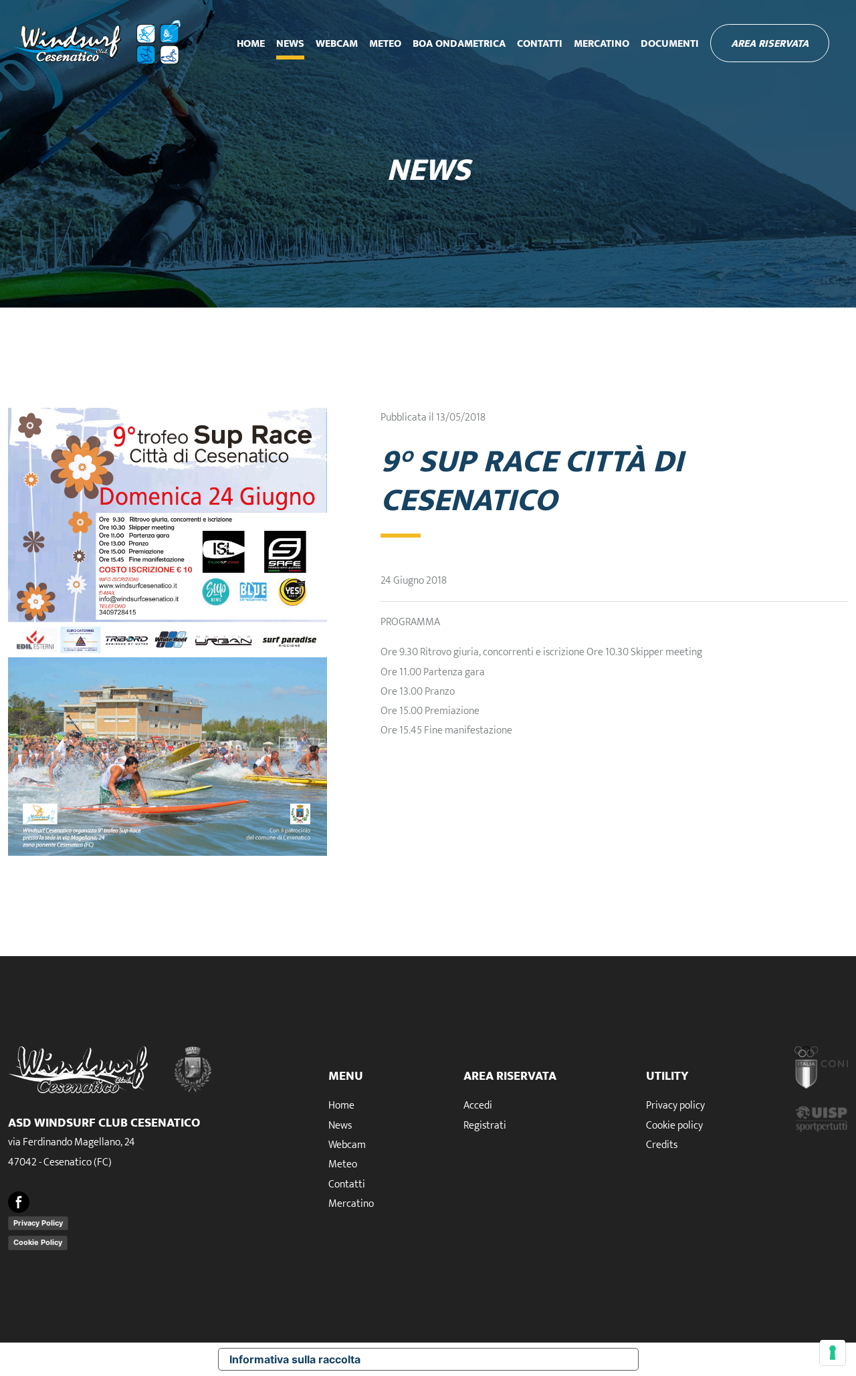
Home (251, 44)
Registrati (484, 1126)
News (290, 44)
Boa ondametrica (459, 44)
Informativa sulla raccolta (294, 1359)
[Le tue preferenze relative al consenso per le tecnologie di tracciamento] (832, 1352)
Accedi (477, 1106)
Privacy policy (675, 1106)
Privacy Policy (38, 1223)
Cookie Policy (37, 1242)
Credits (661, 1145)
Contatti (539, 44)
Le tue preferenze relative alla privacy (505, 1359)
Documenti (670, 44)
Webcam (337, 44)
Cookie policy (674, 1126)
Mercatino (601, 44)
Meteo (385, 44)
